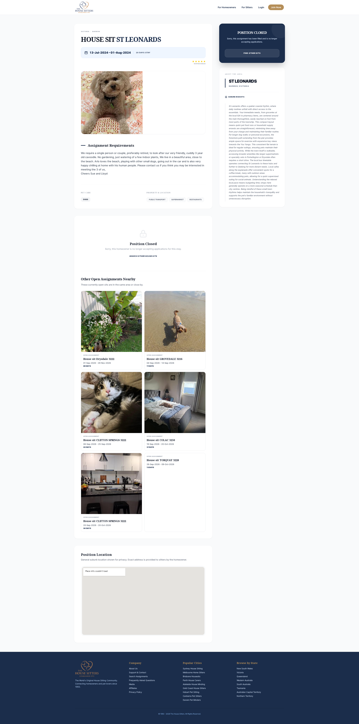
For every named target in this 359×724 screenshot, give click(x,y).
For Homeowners (227, 7)
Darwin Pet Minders (192, 700)
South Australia (243, 684)
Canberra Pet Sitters (192, 696)
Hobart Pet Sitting (191, 692)
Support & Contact (137, 672)
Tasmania (241, 688)
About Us (133, 668)
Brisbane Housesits (191, 676)
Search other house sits (143, 256)
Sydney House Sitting (193, 668)
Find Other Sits (252, 53)
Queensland (242, 676)
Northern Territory (245, 696)
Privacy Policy (135, 692)
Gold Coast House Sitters (194, 688)
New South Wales (245, 668)
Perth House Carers (192, 680)
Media (132, 684)
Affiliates (133, 688)
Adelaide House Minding (194, 684)
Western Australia (245, 680)
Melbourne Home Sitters (194, 672)
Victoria (240, 672)
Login (261, 7)
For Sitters (247, 7)
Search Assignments (138, 676)
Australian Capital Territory (249, 692)
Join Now (276, 7)
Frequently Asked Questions (142, 680)
